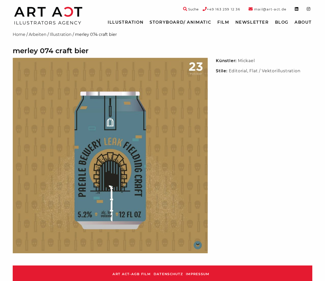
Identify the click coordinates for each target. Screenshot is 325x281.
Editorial (238, 70)
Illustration (125, 22)
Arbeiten (37, 34)
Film (223, 22)
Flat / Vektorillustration (274, 70)
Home (19, 34)
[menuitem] (126, 22)
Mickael (246, 60)
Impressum (197, 274)
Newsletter (252, 22)
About (303, 22)
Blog (281, 22)
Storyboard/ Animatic (180, 22)
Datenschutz (168, 274)
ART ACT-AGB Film (131, 274)
